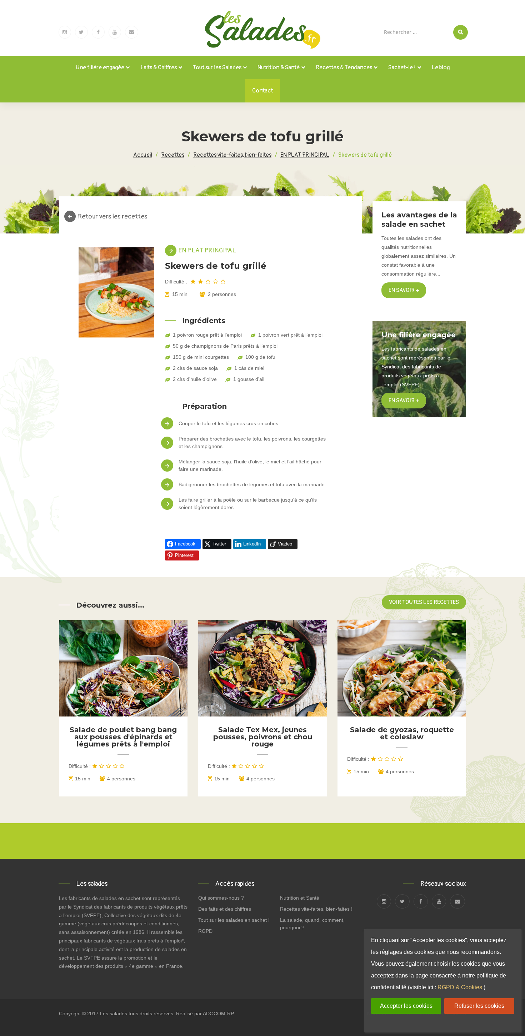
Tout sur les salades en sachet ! (234, 920)
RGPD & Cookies (460, 987)
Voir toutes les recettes (424, 602)
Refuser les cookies (479, 1006)
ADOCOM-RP (218, 1013)
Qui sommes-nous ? (221, 898)
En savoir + (404, 290)
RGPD (205, 931)
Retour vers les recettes (112, 216)
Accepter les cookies (406, 1006)
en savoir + (404, 400)
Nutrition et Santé (299, 898)
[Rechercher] (460, 32)
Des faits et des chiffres (224, 909)
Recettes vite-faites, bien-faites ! (316, 909)
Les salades (113, 1013)
